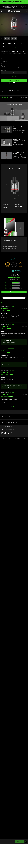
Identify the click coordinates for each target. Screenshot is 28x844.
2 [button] (13, 407)
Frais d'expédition (13, 53)
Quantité (3, 70)
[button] (1, 11)
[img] (4, 308)
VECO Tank (11, 306)
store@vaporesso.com (9, 429)
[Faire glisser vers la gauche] (2, 24)
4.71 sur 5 (17, 277)
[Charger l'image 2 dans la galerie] (8, 38)
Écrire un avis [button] (14, 292)
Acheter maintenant (14, 80)
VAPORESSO (14, 438)
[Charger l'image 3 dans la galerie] (12, 38)
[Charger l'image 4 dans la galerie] (15, 38)
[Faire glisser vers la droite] (26, 24)
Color (2, 64)
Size (2, 58)
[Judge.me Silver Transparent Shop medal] (14, 264)
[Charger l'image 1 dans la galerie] (5, 38)
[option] (14, 91)
